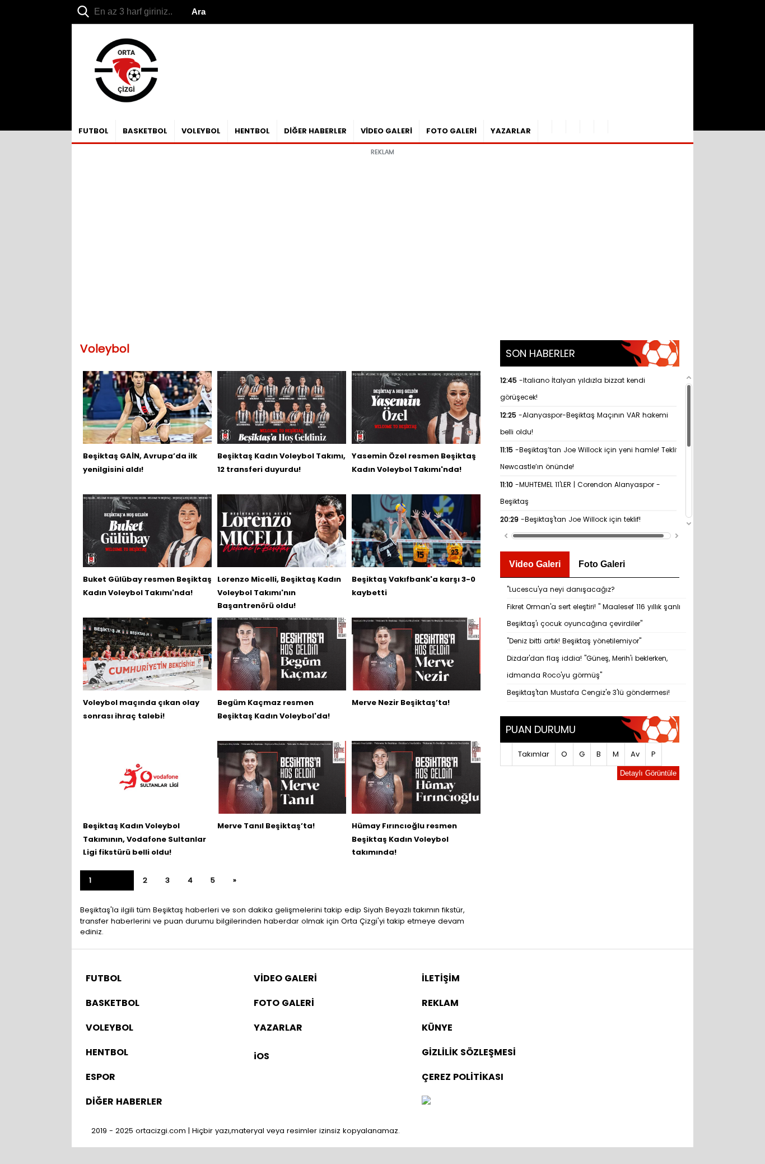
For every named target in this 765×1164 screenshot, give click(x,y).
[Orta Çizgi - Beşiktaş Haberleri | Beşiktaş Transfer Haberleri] (120, 103)
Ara (199, 11)
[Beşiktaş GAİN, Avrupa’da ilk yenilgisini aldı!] (147, 407)
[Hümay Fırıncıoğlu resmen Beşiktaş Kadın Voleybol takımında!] (416, 777)
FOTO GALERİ (451, 131)
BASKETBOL (145, 131)
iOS (261, 1056)
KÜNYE (437, 1027)
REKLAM (440, 1002)
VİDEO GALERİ (386, 131)
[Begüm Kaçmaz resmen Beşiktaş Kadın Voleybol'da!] (281, 654)
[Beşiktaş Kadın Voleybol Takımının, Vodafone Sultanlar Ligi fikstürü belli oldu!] (147, 777)
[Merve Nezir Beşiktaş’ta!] (416, 654)
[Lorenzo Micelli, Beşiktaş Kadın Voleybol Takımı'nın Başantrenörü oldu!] (281, 530)
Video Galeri (535, 564)
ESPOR (100, 1076)
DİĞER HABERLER (315, 131)
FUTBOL (93, 131)
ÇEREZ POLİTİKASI (462, 1076)
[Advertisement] (382, 239)
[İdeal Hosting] (426, 1101)
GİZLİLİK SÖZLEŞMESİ (469, 1052)
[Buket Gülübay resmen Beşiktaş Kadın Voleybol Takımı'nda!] (147, 530)
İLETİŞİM (441, 978)
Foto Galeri (602, 564)
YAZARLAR (511, 131)
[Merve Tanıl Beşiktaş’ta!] (281, 777)
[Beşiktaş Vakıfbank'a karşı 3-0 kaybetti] (416, 530)
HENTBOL (252, 131)
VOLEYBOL (201, 131)
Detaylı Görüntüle (648, 773)
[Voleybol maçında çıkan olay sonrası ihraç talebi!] (147, 654)
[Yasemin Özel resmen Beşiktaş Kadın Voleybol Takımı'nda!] (416, 407)
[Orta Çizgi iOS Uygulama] (601, 126)
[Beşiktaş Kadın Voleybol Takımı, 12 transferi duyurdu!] (281, 407)
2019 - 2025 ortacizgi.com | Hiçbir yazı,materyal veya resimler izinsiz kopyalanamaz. (245, 1130)
